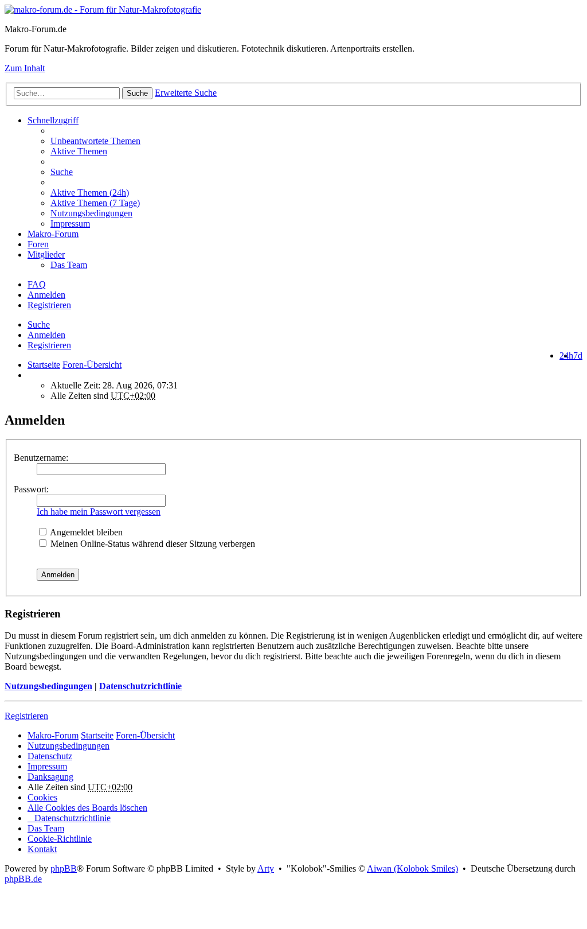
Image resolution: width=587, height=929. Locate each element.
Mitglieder (46, 254)
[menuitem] (316, 193)
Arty (265, 868)
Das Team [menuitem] (68, 265)
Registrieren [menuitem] (49, 305)
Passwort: (31, 489)
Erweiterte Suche (186, 93)
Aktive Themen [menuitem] (78, 151)
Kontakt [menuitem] (42, 849)
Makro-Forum (53, 234)
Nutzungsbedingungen (48, 686)
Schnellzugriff (53, 120)
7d (577, 355)
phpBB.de (23, 879)
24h (566, 355)
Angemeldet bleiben (85, 532)
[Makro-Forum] (103, 9)
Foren (38, 244)
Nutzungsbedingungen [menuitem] (91, 213)
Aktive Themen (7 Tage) (95, 203)
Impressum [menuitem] (70, 223)
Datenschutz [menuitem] (50, 756)
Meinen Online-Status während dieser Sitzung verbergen (151, 544)
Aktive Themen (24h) (89, 192)
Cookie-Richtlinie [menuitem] (60, 839)
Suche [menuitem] (61, 172)
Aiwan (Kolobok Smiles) (412, 868)
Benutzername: (41, 457)
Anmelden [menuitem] (46, 295)
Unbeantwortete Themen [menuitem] (95, 141)
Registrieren (49, 345)
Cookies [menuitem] (42, 797)
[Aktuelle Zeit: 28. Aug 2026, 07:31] (31, 375)
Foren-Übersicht (145, 735)
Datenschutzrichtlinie (140, 686)
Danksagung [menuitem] (50, 777)
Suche (137, 93)
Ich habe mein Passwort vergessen (99, 511)
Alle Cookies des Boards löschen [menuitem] (87, 808)
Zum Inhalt (25, 68)
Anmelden (46, 335)
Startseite (44, 365)
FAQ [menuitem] (37, 284)
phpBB (63, 868)
